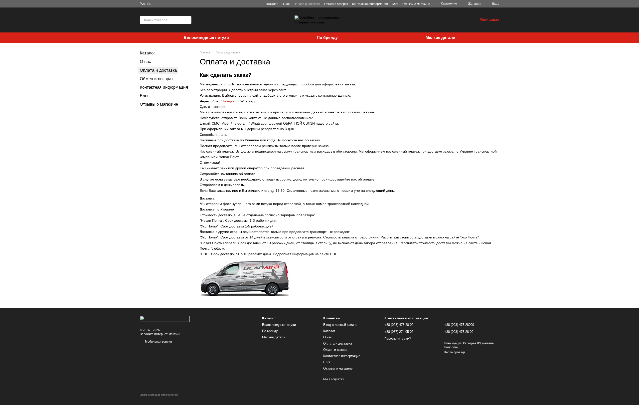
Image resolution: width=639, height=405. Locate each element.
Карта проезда (455, 352)
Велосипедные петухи (206, 37)
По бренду (327, 37)
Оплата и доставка (307, 4)
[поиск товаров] (187, 20)
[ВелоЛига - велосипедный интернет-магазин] (165, 318)
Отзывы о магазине (416, 4)
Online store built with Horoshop (159, 394)
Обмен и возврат (336, 4)
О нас (286, 4)
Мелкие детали (440, 37)
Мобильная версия (158, 341)
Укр (149, 3)
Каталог (272, 4)
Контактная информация (370, 4)
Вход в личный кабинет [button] (341, 325)
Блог (395, 4)
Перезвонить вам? (397, 338)
